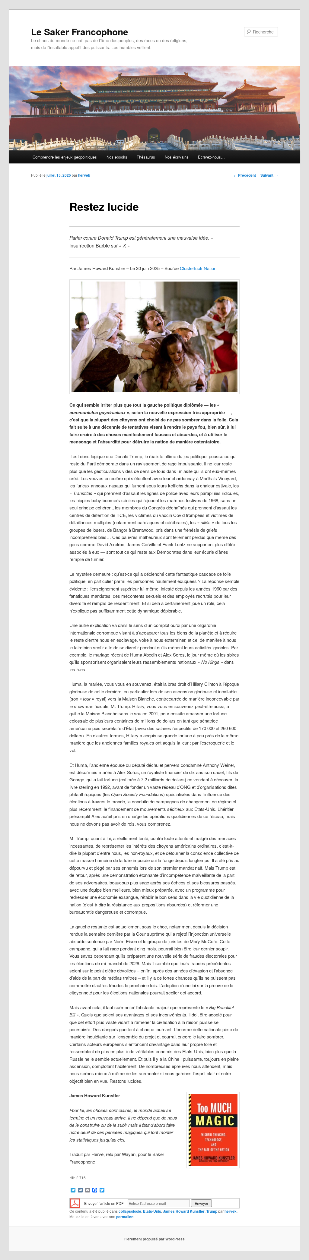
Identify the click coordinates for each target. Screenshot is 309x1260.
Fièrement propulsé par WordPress (154, 1239)
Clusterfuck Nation (198, 268)
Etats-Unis (152, 1211)
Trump (211, 1211)
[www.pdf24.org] (75, 1202)
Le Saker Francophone (79, 31)
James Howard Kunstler (184, 1211)
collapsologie (130, 1211)
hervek (84, 175)
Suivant (269, 175)
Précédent (245, 175)
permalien (124, 1216)
